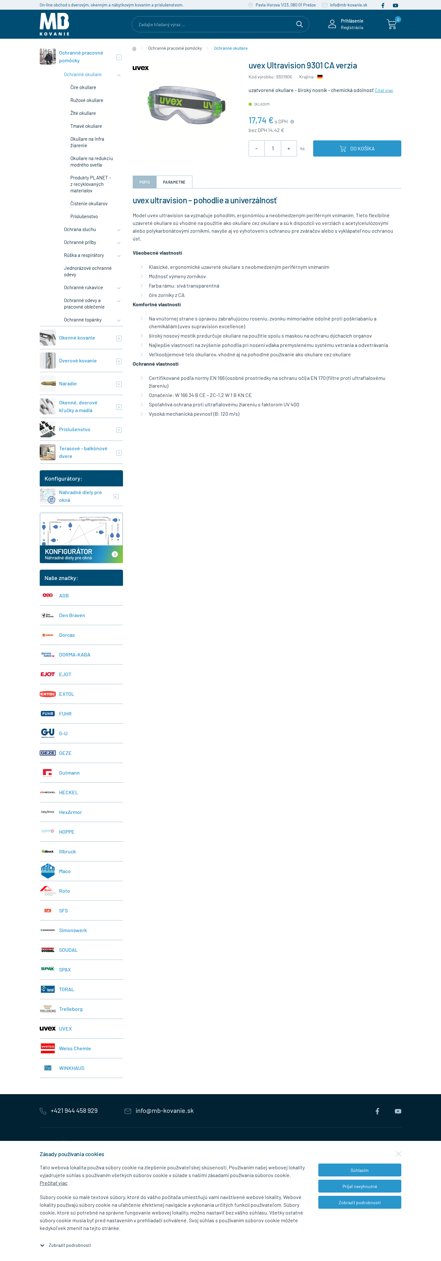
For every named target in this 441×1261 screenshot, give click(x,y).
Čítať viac (384, 90)
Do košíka (362, 148)
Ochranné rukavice (83, 287)
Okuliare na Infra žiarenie (87, 142)
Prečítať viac (53, 1183)
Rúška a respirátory (84, 255)
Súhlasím (360, 1170)
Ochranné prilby (80, 242)
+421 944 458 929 (74, 1110)
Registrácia (352, 27)
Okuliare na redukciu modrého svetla (91, 161)
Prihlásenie (352, 21)
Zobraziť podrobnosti (70, 1245)
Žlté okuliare (83, 113)
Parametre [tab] (174, 182)
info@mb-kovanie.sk (348, 4)
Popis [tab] (144, 182)
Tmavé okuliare (86, 126)
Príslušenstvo (84, 216)
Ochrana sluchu (80, 229)
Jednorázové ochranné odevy (88, 271)
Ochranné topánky (83, 319)
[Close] (398, 1153)
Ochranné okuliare (83, 74)
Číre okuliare (83, 87)
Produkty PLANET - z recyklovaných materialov (90, 184)
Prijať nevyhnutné (360, 1186)
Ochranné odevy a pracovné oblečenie (84, 303)
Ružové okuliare (86, 100)
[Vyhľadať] (299, 23)
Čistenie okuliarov (89, 203)
